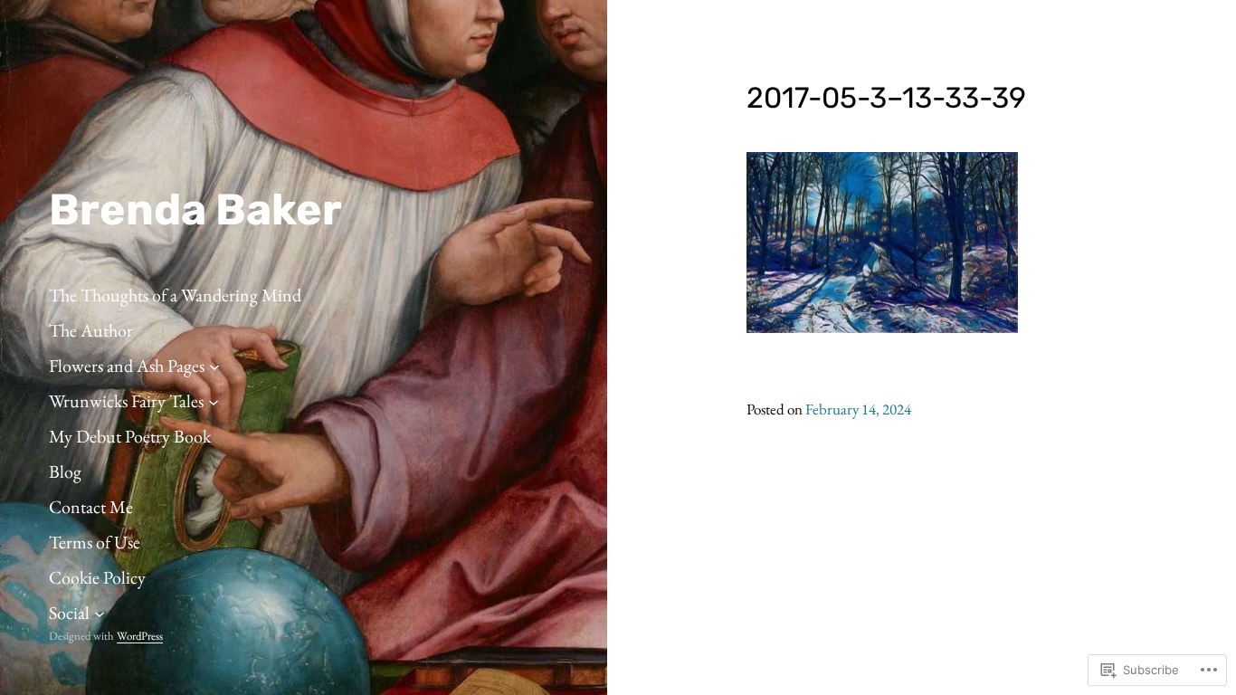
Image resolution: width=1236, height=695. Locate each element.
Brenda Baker (195, 209)
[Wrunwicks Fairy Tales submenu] (213, 400)
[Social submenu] (99, 612)
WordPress (140, 635)
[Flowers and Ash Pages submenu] (214, 365)
